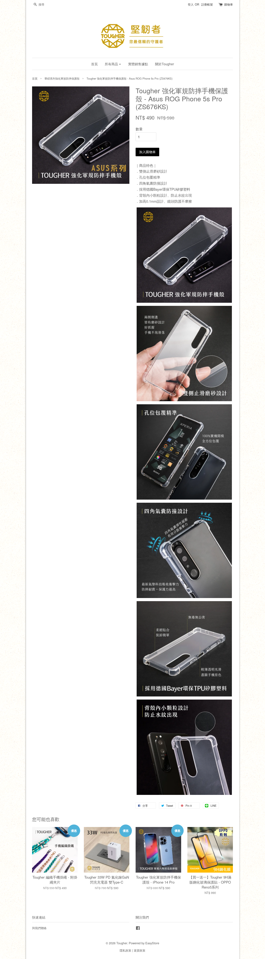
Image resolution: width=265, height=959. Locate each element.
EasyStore (152, 943)
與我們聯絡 (39, 928)
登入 (191, 4)
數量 (139, 128)
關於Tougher (164, 64)
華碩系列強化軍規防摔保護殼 (62, 78)
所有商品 (112, 64)
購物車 (228, 4)
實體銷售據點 (138, 64)
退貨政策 (139, 950)
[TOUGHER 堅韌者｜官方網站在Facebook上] (138, 928)
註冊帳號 (207, 4)
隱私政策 (125, 950)
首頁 (94, 64)
